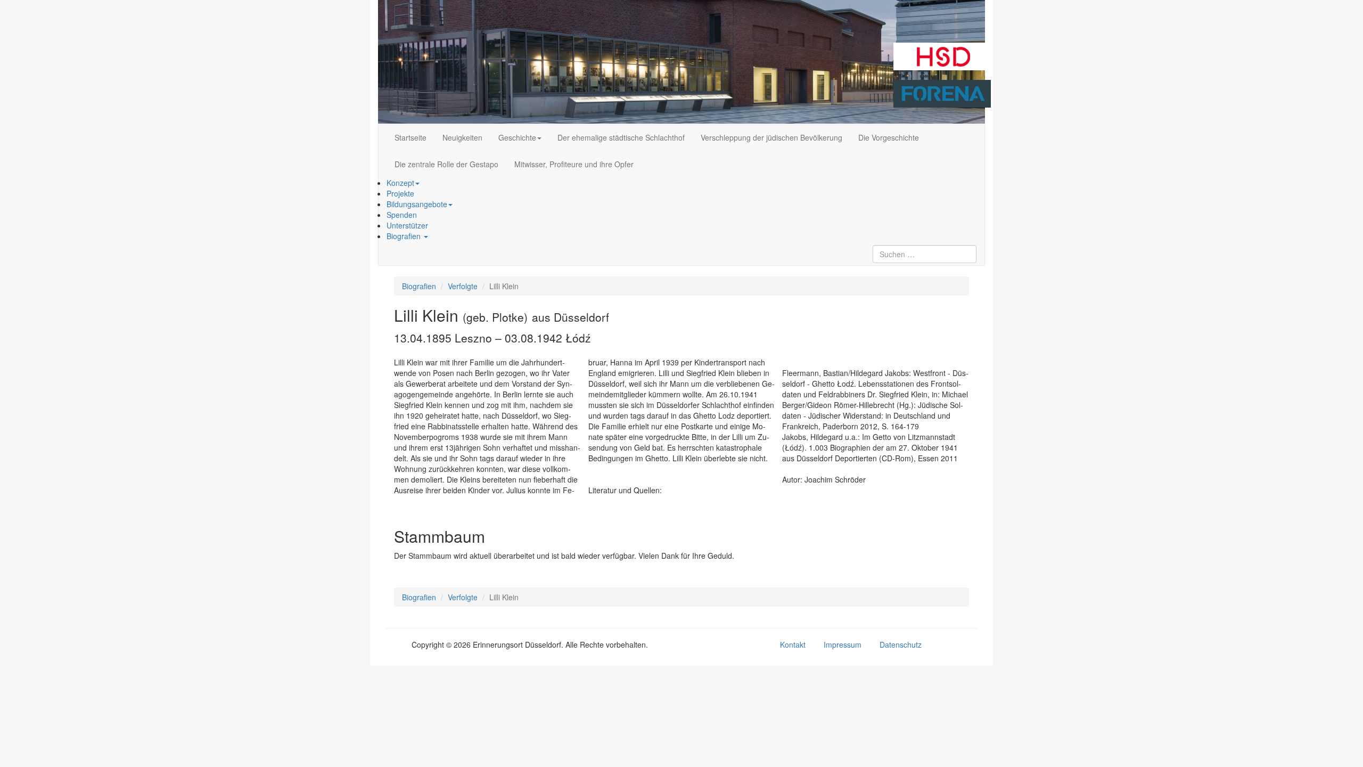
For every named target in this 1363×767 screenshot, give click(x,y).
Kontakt (793, 644)
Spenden (402, 214)
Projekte (400, 193)
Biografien (405, 236)
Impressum (842, 644)
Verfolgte (463, 286)
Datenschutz (901, 644)
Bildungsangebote (417, 204)
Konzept (400, 182)
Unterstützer (407, 225)
